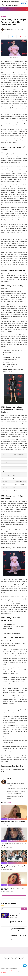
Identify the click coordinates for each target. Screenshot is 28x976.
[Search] (26, 8)
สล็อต (2, 971)
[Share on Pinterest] (20, 36)
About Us (5, 963)
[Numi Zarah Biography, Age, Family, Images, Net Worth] (14, 879)
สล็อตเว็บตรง (11, 971)
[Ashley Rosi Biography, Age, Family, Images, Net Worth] (14, 835)
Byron (7, 29)
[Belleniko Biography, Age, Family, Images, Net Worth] (14, 812)
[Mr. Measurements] (14, 9)
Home (9, 12)
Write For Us (21, 965)
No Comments (21, 29)
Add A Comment (14, 896)
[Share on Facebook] (5, 36)
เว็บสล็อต (6, 971)
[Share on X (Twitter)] (12, 36)
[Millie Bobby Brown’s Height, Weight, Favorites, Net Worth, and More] (14, 48)
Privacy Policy (20, 963)
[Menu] (2, 8)
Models (3, 16)
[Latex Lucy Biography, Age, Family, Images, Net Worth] (14, 857)
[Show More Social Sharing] (25, 36)
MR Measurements (13, 968)
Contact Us (12, 963)
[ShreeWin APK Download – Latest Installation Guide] (5, 915)
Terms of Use (13, 965)
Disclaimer (6, 965)
